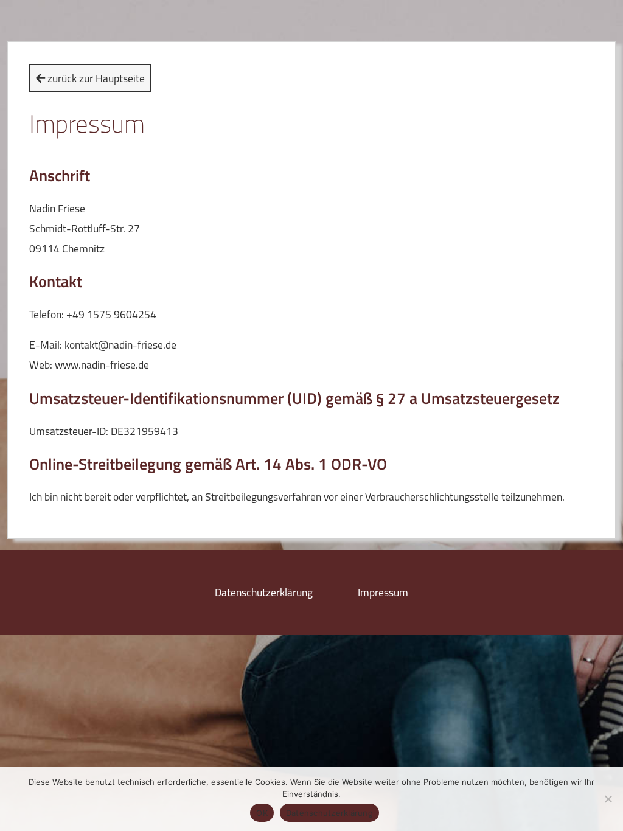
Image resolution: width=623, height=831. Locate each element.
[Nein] (608, 799)
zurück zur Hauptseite (95, 78)
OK (262, 813)
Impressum (383, 592)
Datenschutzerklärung (264, 592)
